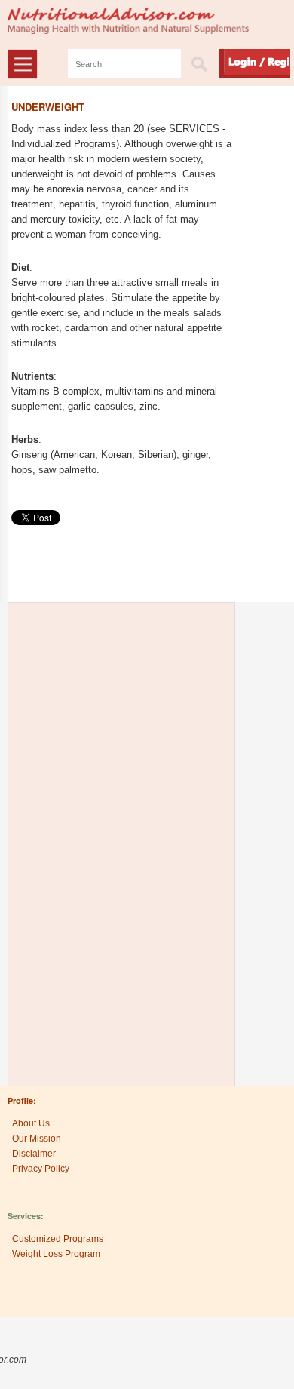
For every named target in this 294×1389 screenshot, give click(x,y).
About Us (31, 1123)
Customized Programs (57, 1239)
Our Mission (36, 1138)
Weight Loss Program (56, 1254)
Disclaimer (34, 1153)
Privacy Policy (40, 1168)
